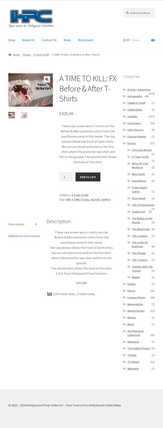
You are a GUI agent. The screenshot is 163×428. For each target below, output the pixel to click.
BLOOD (95, 199)
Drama (27, 54)
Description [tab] (16, 224)
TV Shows (133, 362)
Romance (133, 342)
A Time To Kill (41, 54)
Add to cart (88, 177)
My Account (85, 40)
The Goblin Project (138, 348)
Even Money (139, 181)
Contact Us (49, 40)
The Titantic (139, 260)
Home (16, 54)
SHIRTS (106, 199)
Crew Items (134, 123)
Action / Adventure (138, 89)
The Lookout (139, 236)
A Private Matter (142, 150)
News (67, 40)
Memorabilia (135, 304)
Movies (131, 317)
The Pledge (139, 253)
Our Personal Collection (135, 333)
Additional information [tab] (24, 236)
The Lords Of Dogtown (140, 244)
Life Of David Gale (143, 205)
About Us (28, 40)
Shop (11, 40)
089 (68, 199)
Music (131, 324)
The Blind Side (140, 229)
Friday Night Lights (139, 189)
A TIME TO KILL (81, 199)
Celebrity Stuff (136, 103)
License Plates (136, 297)
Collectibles (134, 109)
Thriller (132, 355)
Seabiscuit (138, 211)
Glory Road (138, 198)
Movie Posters (136, 311)
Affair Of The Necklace (140, 165)
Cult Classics (135, 130)
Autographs (134, 96)
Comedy (132, 116)
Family (131, 284)
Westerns (133, 368)
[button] (47, 79)
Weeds (136, 277)
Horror (131, 290)
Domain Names (136, 136)
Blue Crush (138, 174)
